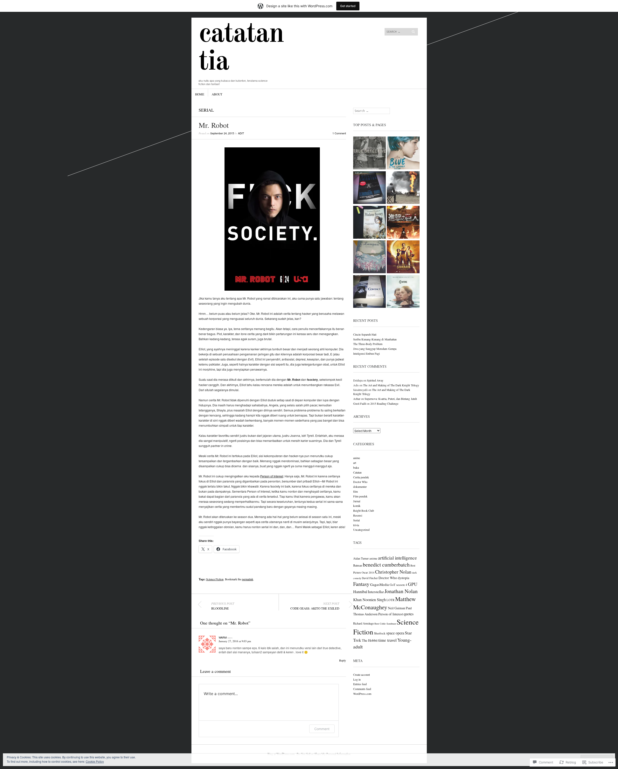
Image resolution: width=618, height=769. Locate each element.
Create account (361, 674)
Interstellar (376, 591)
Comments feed (362, 689)
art (354, 463)
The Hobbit (370, 640)
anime (356, 458)
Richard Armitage (363, 623)
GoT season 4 (398, 584)
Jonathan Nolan (401, 591)
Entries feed (360, 684)
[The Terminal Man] (369, 188)
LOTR (390, 600)
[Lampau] (369, 257)
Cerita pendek (361, 477)
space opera (395, 633)
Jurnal (356, 501)
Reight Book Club (363, 510)
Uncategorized (361, 530)
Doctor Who (360, 482)
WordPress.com (362, 694)
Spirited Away (375, 380)
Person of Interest (271, 476)
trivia (356, 525)
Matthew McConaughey (384, 603)
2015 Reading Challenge (384, 403)
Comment (322, 729)
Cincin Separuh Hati (364, 334)
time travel (387, 640)
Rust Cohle (380, 623)
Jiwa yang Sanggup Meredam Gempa (374, 349)
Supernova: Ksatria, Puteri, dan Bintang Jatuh (391, 399)
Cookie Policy (95, 761)
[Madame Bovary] (369, 222)
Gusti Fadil (359, 403)
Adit (241, 133)
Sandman (391, 623)
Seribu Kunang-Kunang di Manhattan (375, 339)
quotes (409, 614)
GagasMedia (379, 584)
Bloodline (222, 606)
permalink (247, 579)
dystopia (403, 577)
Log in (357, 679)
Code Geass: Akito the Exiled (314, 606)
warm (223, 637)
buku (356, 467)
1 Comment (339, 133)
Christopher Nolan (393, 571)
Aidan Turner (361, 558)
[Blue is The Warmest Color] (403, 153)
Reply (342, 660)
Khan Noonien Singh (369, 599)
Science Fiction (215, 579)
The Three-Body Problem (367, 344)
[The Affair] (403, 292)
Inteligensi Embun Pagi (366, 353)
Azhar (356, 399)
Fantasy (361, 583)
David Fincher (370, 578)
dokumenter (360, 487)
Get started (348, 6)
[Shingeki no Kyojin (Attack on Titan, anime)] (403, 222)
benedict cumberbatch (386, 564)
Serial (206, 110)
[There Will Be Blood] (403, 188)
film (355, 491)
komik (356, 506)
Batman (357, 565)
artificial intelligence (397, 557)
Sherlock (380, 633)
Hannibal (360, 591)
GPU (412, 584)
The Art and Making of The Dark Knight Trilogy (391, 385)
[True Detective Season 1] (369, 153)
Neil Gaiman (396, 608)
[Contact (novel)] (369, 292)
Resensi (357, 515)
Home (199, 94)
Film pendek (360, 496)
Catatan (357, 472)
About (217, 94)
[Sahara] (403, 257)
